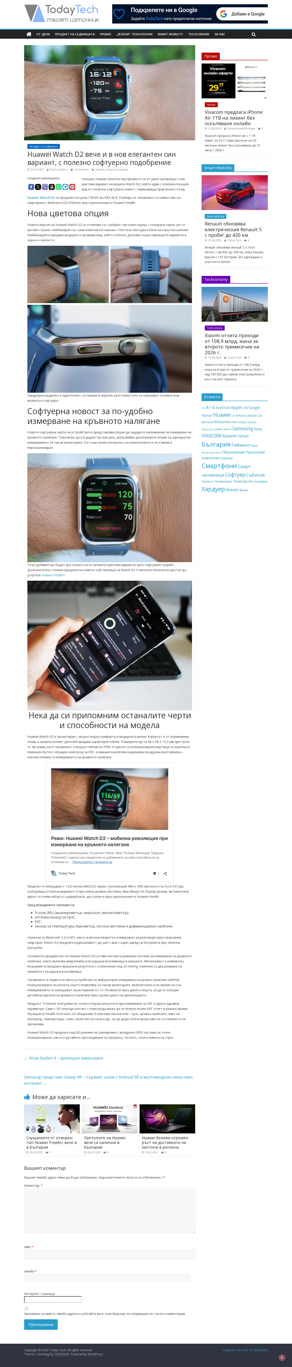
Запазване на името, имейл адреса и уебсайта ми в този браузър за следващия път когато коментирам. (105, 1313)
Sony (258, 428)
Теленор (240, 481)
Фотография (257, 481)
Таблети (207, 481)
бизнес (232, 489)
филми (243, 490)
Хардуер (213, 489)
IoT (233, 415)
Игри (254, 445)
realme (218, 429)
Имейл (30, 1271)
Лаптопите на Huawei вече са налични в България (104, 1142)
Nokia (242, 422)
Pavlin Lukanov (59, 169)
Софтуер (235, 474)
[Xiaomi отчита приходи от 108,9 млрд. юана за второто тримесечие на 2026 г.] (235, 289)
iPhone (240, 416)
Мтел (218, 452)
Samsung (242, 428)
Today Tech (234, 240)
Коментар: (33, 1185)
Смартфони (219, 465)
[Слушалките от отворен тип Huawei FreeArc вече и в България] (52, 1107)
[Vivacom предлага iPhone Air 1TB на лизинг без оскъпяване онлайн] (235, 66)
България (216, 444)
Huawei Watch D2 (41, 197)
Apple (236, 407)
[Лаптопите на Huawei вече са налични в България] (109, 1107)
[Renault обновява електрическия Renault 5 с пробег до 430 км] (235, 177)
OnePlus (251, 422)
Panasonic (207, 429)
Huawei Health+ (53, 575)
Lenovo (251, 415)
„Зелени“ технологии (134, 34)
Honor (207, 415)
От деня (43, 34)
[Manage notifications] (282, 1357)
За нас (220, 34)
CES (245, 408)
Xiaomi (229, 436)
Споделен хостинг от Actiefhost (245, 1350)
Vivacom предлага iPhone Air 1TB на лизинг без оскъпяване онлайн (234, 117)
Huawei (99, 169)
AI (213, 407)
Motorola (222, 421)
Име (28, 1247)
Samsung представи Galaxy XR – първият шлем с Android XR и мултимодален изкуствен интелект (108, 1080)
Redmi (228, 429)
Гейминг (241, 445)
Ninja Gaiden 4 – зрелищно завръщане (63, 1057)
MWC (234, 422)
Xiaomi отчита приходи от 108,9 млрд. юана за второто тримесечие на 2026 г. (232, 343)
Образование (233, 452)
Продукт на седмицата (75, 34)
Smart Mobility (170, 34)
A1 (208, 407)
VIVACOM (211, 436)
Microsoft (208, 422)
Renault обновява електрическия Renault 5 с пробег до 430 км (233, 229)
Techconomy (198, 34)
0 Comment (81, 169)
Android (223, 407)
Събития (255, 475)
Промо (105, 34)
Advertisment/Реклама (241, 128)
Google (254, 407)
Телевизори (223, 481)
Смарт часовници (117, 169)
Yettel (242, 435)
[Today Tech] (61, 6)
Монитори (208, 452)
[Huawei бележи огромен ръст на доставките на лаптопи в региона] (167, 1107)
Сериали (226, 458)
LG (260, 415)
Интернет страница (39, 1293)
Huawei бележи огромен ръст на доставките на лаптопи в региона (165, 1142)
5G (203, 408)
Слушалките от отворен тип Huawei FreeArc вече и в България (51, 1142)
